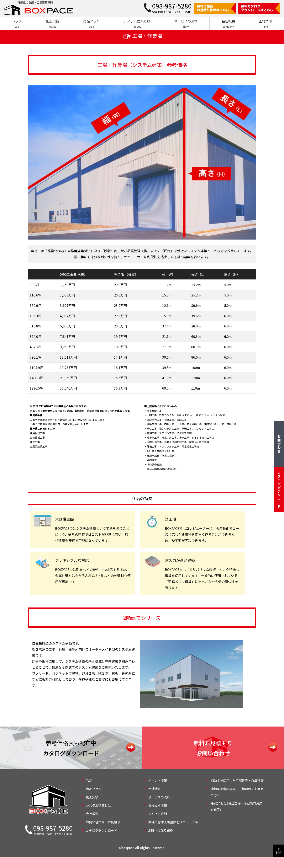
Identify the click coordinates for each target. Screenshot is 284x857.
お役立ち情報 (157, 805)
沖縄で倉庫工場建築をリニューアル (173, 822)
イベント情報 (157, 780)
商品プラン (91, 23)
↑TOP (278, 851)
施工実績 (52, 23)
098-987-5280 (53, 827)
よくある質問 (157, 814)
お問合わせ (279, 444)
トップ (17, 23)
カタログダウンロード (101, 830)
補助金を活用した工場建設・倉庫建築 (237, 780)
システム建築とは (137, 23)
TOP (89, 780)
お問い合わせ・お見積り (103, 822)
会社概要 (228, 23)
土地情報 (265, 23)
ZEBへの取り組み (160, 830)
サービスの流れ (186, 23)
